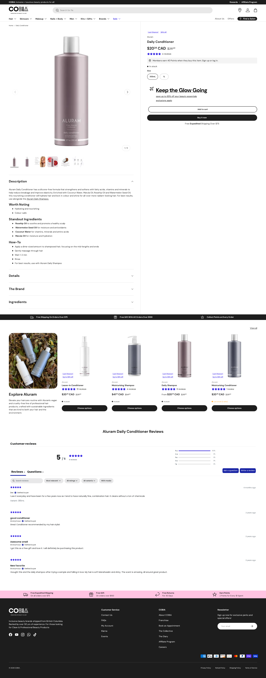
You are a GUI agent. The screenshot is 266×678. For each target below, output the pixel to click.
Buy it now (202, 117)
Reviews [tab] (18, 472)
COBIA (17, 668)
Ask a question (231, 470)
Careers (163, 647)
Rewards (234, 2)
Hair (11, 18)
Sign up (205, 60)
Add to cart (203, 109)
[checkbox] (106, 480)
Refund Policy (220, 668)
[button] (255, 10)
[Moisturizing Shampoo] (134, 356)
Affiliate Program (249, 2)
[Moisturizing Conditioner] (234, 356)
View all (253, 328)
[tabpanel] (133, 528)
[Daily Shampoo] (184, 356)
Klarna (104, 631)
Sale (115, 18)
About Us (219, 18)
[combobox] (133, 10)
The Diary (163, 636)
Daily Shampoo (169, 385)
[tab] (35, 472)
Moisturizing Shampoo (123, 385)
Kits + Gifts (86, 18)
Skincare (24, 18)
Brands (102, 18)
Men (72, 18)
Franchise (163, 620)
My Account (107, 625)
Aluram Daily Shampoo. (38, 199)
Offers (231, 18)
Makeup (39, 18)
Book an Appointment (169, 625)
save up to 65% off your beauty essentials (176, 96)
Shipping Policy (235, 668)
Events (104, 636)
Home (11, 25)
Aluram (150, 37)
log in (215, 60)
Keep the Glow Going (181, 90)
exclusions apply (164, 100)
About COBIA (165, 615)
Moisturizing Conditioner (224, 385)
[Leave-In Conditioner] (84, 356)
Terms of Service (251, 668)
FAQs (103, 620)
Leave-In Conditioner (72, 385)
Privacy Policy (206, 668)
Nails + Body (56, 18)
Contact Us (106, 615)
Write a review (248, 470)
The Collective (166, 631)
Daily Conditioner (22, 25)
